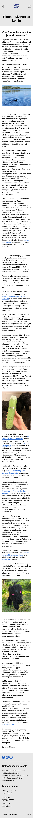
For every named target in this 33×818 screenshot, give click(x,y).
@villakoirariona (8, 725)
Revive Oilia (6, 560)
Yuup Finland (12, 814)
